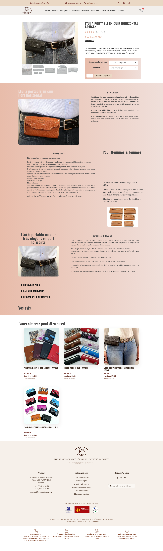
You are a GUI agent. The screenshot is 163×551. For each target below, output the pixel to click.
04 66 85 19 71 (30, 540)
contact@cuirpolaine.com (41, 492)
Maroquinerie (65, 10)
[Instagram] (129, 3)
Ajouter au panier (103, 75)
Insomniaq (95, 521)
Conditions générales (81, 487)
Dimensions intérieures (98, 62)
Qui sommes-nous (81, 477)
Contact (121, 10)
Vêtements (95, 10)
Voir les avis (89, 41)
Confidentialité (81, 491)
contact (34, 538)
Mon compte (81, 481)
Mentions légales (81, 494)
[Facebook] (119, 3)
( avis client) (100, 32)
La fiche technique (33, 291)
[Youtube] (124, 3)
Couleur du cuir (98, 67)
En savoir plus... (32, 285)
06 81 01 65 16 (92, 3)
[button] (79, 285)
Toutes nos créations (108, 10)
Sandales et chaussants (80, 10)
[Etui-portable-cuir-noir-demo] (50, 43)
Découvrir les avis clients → (121, 486)
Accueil (47, 10)
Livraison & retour (81, 484)
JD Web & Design (106, 519)
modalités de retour (127, 538)
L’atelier (55, 10)
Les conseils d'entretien (36, 297)
